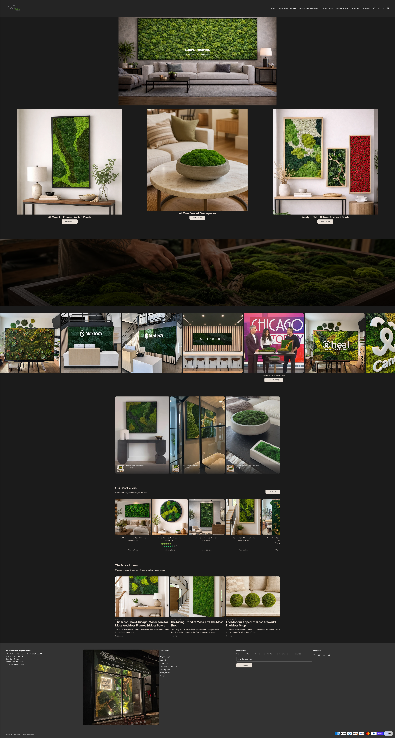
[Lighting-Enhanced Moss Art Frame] (133, 517)
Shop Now (197, 218)
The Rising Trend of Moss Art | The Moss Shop (196, 623)
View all (272, 492)
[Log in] (378, 8)
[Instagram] (319, 655)
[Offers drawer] (383, 8)
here (22, 664)
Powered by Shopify (28, 734)
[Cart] (388, 8)
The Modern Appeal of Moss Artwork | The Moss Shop (251, 623)
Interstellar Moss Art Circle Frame (170, 538)
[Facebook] (314, 655)
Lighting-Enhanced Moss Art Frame (133, 538)
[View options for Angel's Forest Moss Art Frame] (197, 435)
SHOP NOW (69, 221)
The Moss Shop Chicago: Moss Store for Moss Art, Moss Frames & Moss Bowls (141, 623)
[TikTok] (329, 655)
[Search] (374, 8)
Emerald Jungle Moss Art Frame (206, 538)
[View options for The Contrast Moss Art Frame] (142, 435)
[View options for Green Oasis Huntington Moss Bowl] (253, 435)
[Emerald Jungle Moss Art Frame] (207, 517)
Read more (119, 636)
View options (133, 550)
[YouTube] (324, 655)
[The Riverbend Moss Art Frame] (243, 517)
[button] (2, 349)
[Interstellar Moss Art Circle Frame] (170, 517)
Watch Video (273, 380)
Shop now (325, 221)
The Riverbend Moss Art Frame (243, 538)
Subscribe (244, 665)
